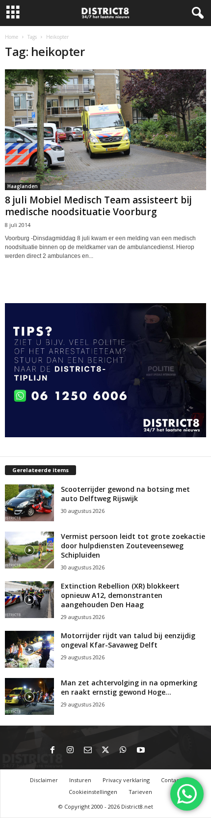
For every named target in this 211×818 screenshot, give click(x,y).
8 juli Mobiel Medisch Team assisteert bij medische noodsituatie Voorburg (98, 206)
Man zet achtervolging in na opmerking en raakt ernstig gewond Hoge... (129, 687)
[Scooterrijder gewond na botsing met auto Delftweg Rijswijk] (29, 502)
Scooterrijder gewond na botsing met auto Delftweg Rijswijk (125, 493)
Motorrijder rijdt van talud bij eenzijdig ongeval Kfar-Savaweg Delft (128, 640)
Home (11, 36)
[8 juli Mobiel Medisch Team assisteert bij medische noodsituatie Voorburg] (105, 129)
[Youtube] (141, 750)
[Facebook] (52, 750)
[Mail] (88, 750)
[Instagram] (70, 750)
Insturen (80, 780)
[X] (105, 750)
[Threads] (158, 750)
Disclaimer (44, 780)
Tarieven (140, 791)
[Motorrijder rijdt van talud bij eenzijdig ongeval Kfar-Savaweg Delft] (29, 649)
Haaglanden (22, 186)
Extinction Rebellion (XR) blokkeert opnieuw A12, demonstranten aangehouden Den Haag (120, 595)
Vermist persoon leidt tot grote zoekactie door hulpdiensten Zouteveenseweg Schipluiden (133, 546)
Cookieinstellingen (93, 791)
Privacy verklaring (126, 780)
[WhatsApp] (123, 750)
